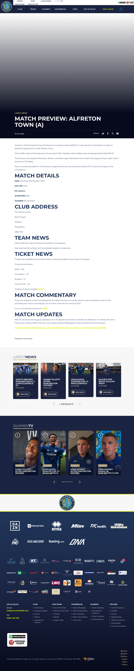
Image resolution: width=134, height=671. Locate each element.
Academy (46, 9)
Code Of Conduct (117, 608)
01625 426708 (108, 9)
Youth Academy (98, 608)
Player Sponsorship (80, 617)
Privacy (114, 614)
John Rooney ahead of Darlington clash (108, 471)
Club (19, 9)
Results (56, 617)
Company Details (40, 611)
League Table (59, 620)
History (37, 617)
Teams (33, 9)
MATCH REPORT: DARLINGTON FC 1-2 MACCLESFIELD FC (25, 382)
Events (37, 614)
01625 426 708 (13, 618)
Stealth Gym (33, 4)
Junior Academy (98, 616)
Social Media (116, 623)
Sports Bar (19, 4)
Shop (33, 1)
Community (38, 608)
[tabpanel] (25, 381)
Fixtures (57, 614)
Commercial (60, 9)
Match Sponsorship (80, 611)
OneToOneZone (98, 619)
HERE (40, 289)
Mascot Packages (79, 608)
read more (24, 394)
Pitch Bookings (78, 614)
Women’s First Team (61, 611)
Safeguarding (116, 617)
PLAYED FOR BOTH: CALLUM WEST (107, 381)
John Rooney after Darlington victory (80, 471)
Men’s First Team (60, 608)
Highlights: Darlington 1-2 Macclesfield (79, 381)
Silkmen (59, 1)
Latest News (46, 1)
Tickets (20, 1)
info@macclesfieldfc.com (18, 611)
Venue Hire (77, 620)
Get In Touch (89, 9)
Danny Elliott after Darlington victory (51, 382)
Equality (114, 611)
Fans (75, 9)
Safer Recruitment (118, 620)
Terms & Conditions (118, 626)
